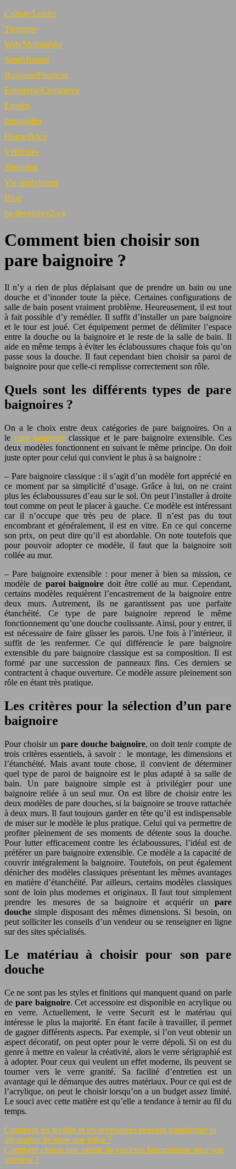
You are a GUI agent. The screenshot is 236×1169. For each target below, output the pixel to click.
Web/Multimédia (33, 44)
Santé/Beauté (27, 59)
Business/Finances (36, 75)
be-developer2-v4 (34, 213)
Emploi (17, 105)
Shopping (21, 167)
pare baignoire (39, 437)
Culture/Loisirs (30, 13)
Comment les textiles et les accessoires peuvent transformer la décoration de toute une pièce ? (110, 1134)
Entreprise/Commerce (42, 90)
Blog (12, 198)
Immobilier (23, 121)
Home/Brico (25, 136)
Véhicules (21, 151)
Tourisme (20, 28)
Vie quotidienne (31, 182)
